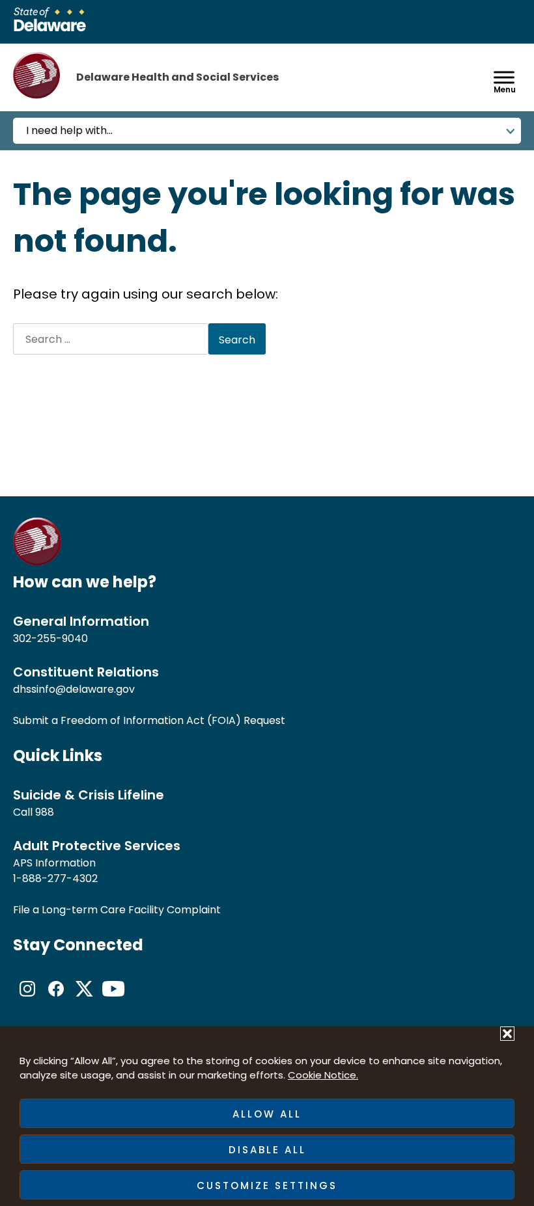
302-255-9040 (50, 638)
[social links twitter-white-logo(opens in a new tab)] (84, 999)
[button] (507, 1033)
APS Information (54, 862)
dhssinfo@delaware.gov (74, 689)
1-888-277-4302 (55, 878)
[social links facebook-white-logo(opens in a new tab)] (56, 999)
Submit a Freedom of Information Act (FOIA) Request (149, 720)
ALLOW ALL (267, 1114)
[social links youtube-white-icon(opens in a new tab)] (113, 999)
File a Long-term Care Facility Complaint (117, 909)
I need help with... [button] (69, 130)
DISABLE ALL (267, 1150)
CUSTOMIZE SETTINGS (267, 1185)
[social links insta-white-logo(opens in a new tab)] (27, 999)
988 (44, 812)
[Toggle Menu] (504, 77)
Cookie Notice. (323, 1075)
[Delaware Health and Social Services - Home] (37, 562)
